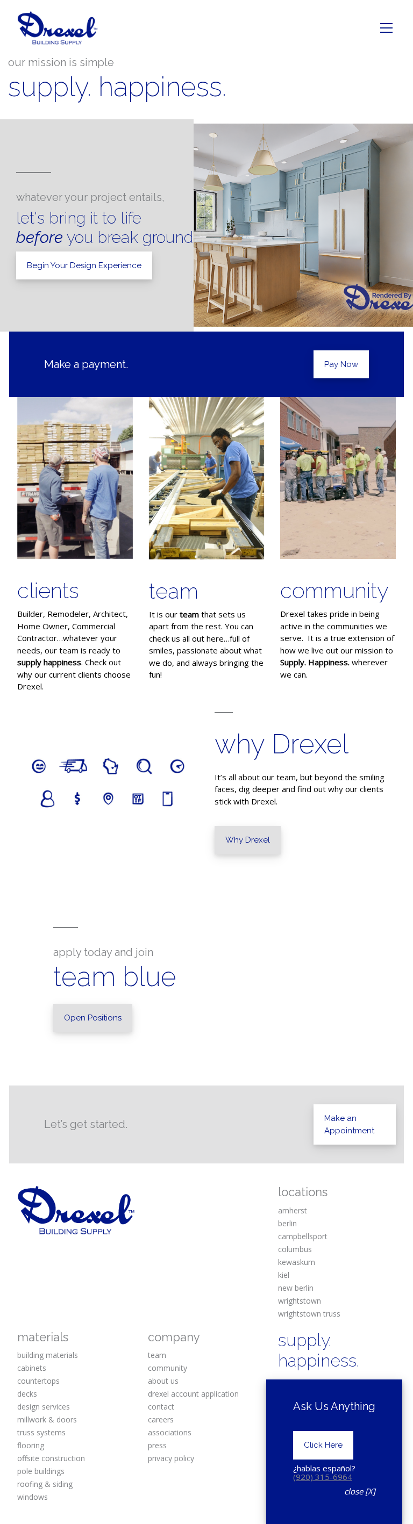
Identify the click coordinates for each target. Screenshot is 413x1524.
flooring (30, 1445)
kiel (283, 1275)
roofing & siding (45, 1484)
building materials (47, 1355)
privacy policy (171, 1458)
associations (169, 1432)
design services (43, 1406)
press (157, 1445)
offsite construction (51, 1458)
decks (27, 1394)
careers (161, 1419)
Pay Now (341, 364)
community (334, 590)
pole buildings (41, 1471)
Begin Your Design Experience (84, 265)
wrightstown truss (309, 1314)
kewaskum (296, 1262)
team (173, 590)
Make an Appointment (349, 1124)
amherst (292, 1210)
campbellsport (302, 1236)
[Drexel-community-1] (338, 478)
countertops (38, 1381)
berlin (287, 1223)
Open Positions (93, 1018)
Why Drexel (247, 840)
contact (161, 1406)
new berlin (296, 1288)
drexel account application (193, 1394)
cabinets (31, 1368)
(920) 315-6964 (322, 1476)
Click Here (323, 1445)
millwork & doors (47, 1419)
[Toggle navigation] (386, 28)
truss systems (41, 1432)
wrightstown (299, 1301)
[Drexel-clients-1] (75, 478)
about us (163, 1381)
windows (32, 1497)
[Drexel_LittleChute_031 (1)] (207, 478)
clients (48, 590)
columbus (295, 1249)
